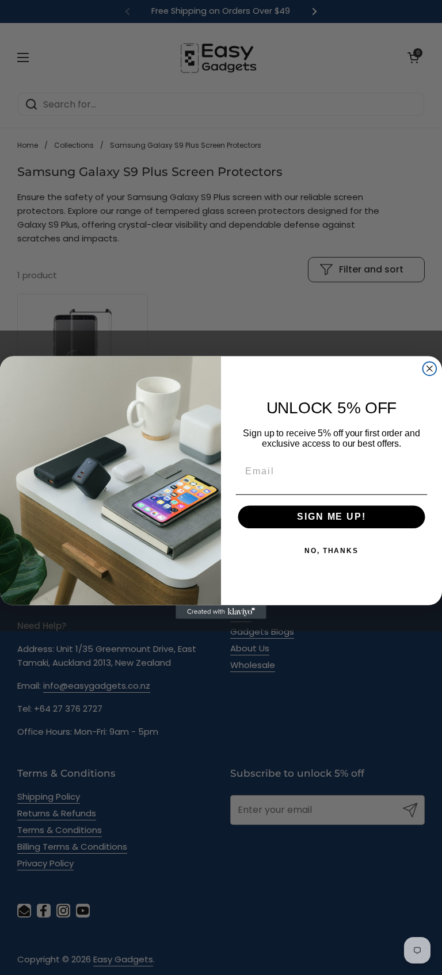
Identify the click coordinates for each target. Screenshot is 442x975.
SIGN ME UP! (331, 517)
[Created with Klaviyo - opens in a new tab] (221, 612)
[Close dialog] (430, 368)
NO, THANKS (331, 551)
